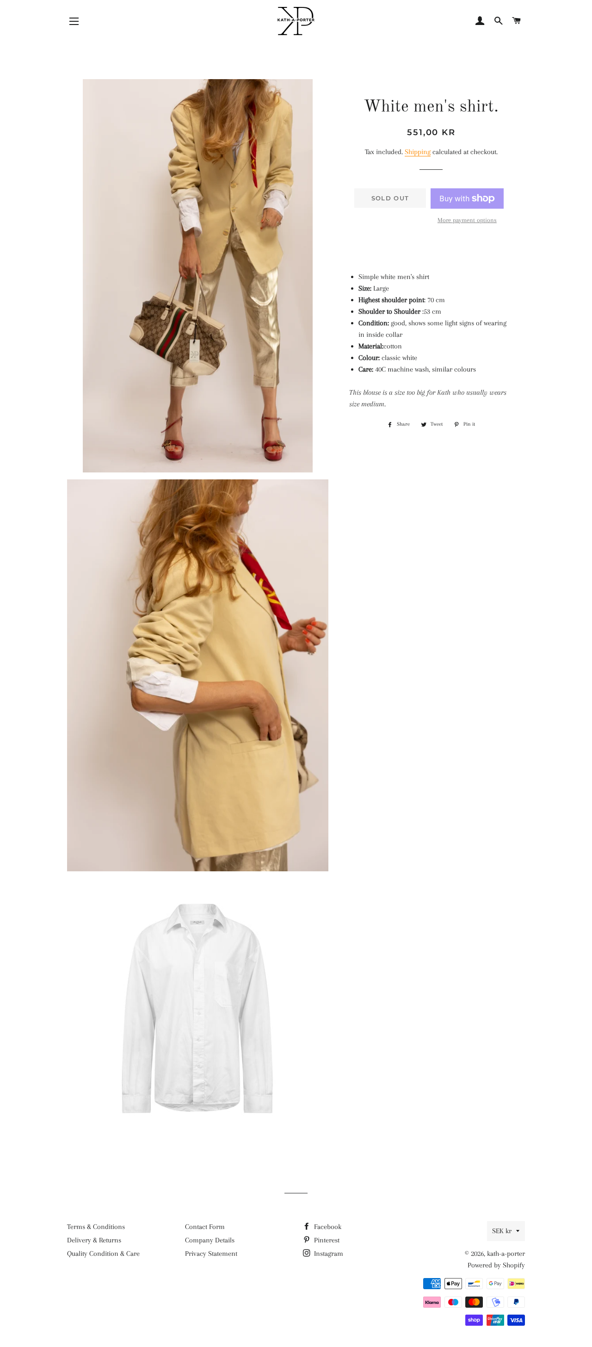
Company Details (209, 1240)
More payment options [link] (467, 220)
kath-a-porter (506, 1253)
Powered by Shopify (496, 1265)
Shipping (418, 152)
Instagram (327, 1253)
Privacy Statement (211, 1253)
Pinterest (325, 1240)
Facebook (326, 1227)
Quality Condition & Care (103, 1253)
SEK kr (502, 1231)
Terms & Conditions (96, 1227)
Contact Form (205, 1227)
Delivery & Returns (94, 1240)
